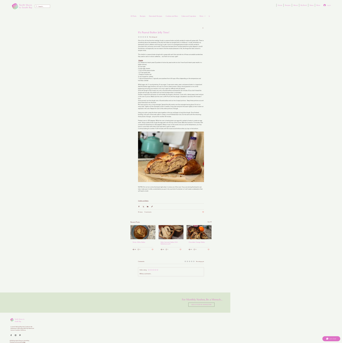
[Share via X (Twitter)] (143, 206)
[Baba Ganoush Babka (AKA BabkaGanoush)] (171, 232)
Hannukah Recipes (155, 16)
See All (210, 222)
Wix (24, 342)
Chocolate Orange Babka (197, 242)
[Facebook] (11, 335)
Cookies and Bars (172, 16)
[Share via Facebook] (139, 206)
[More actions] (203, 28)
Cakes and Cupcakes (188, 16)
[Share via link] (152, 206)
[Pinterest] (20, 335)
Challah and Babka (143, 201)
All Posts (133, 16)
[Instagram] (16, 335)
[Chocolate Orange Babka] (199, 232)
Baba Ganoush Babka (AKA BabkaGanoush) (169, 243)
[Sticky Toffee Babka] (143, 232)
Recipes (142, 16)
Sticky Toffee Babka (139, 242)
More (201, 16)
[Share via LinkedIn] (147, 206)
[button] (209, 16)
